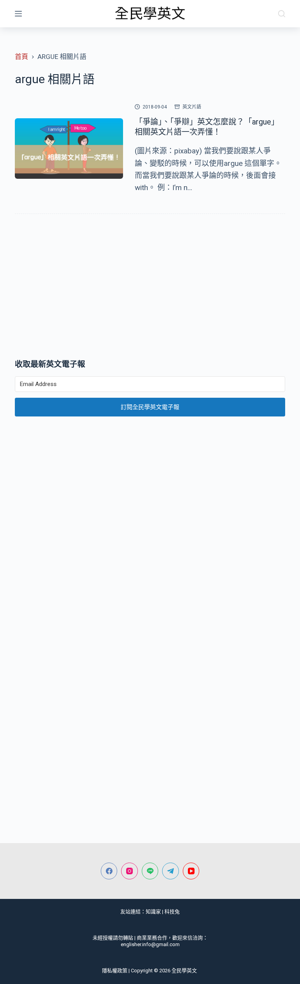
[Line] (150, 871)
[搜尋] (281, 13)
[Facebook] (109, 871)
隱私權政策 (114, 970)
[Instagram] (129, 871)
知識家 (153, 912)
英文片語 (191, 107)
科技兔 (172, 912)
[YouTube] (191, 871)
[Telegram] (170, 871)
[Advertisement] (150, 288)
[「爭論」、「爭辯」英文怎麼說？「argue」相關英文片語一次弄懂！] (69, 148)
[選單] (18, 13)
